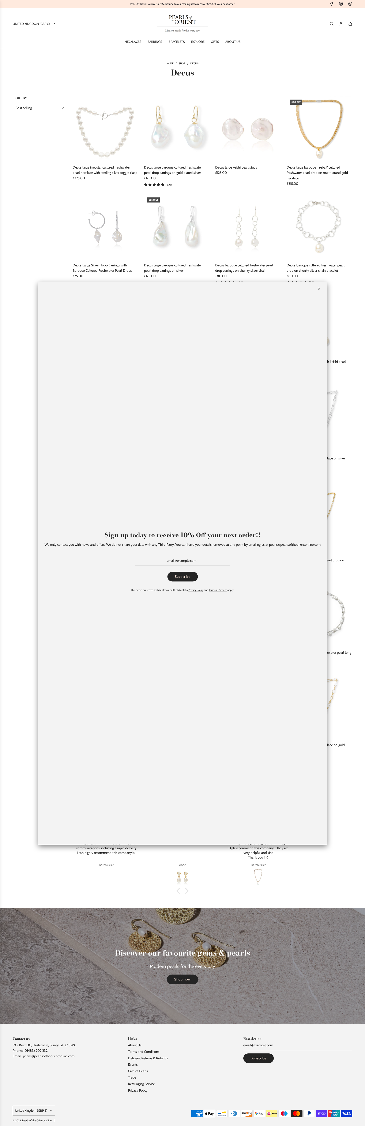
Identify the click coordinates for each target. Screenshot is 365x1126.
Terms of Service (218, 589)
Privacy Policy (195, 589)
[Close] (319, 288)
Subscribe (182, 577)
